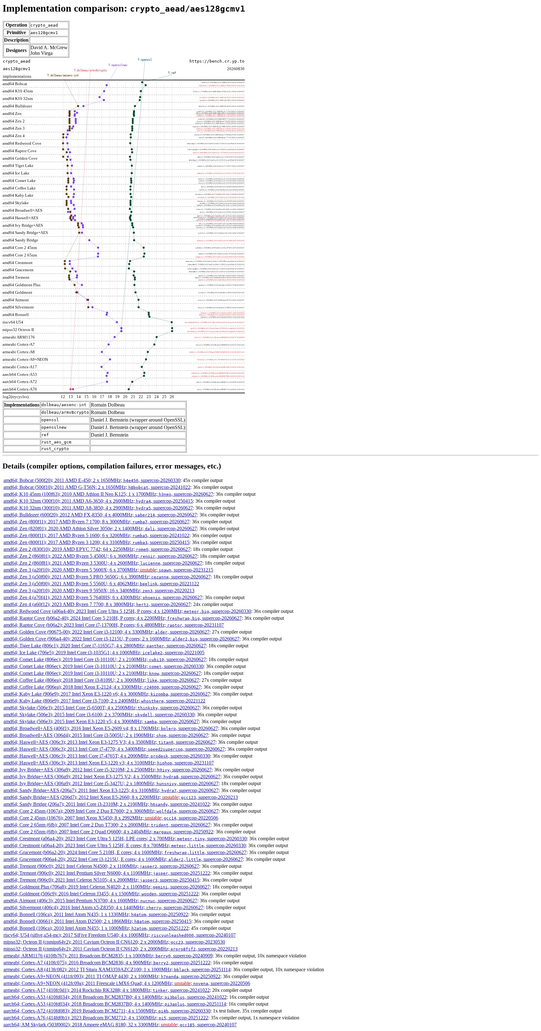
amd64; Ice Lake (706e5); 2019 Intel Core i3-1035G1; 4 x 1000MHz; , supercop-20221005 (103, 652)
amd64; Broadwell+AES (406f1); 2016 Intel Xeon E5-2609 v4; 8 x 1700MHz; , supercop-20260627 (110, 728)
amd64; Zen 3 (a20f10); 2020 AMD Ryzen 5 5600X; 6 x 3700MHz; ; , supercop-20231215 (108, 569)
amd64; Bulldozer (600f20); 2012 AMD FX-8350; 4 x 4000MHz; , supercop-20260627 (100, 514)
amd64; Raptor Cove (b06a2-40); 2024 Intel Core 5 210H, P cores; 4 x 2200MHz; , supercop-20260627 (122, 618)
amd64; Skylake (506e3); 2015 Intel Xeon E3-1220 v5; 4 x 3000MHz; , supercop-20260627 (101, 721)
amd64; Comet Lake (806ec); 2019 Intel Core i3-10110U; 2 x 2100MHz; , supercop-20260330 (103, 666)
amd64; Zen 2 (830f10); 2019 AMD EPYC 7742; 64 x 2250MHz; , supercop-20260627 (96, 549)
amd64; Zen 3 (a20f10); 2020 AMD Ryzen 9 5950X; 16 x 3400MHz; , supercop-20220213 (98, 590)
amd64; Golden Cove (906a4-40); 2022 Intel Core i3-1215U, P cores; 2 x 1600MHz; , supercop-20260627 (121, 638)
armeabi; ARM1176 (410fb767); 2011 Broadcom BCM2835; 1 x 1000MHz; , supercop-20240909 (108, 955)
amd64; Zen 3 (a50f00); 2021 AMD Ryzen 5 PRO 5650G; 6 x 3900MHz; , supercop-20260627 (107, 576)
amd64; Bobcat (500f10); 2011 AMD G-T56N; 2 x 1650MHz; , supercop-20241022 (96, 487)
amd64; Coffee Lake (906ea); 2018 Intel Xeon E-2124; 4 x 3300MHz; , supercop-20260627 (102, 687)
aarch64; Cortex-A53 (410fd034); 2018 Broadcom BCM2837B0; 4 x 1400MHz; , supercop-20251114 (114, 1004)
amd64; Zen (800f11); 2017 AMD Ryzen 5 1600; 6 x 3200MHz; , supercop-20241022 (96, 535)
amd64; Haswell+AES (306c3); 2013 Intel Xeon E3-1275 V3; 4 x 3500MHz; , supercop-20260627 (109, 742)
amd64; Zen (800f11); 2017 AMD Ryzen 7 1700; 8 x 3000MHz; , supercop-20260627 (96, 521)
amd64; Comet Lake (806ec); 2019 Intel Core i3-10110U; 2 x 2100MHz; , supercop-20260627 (104, 659)
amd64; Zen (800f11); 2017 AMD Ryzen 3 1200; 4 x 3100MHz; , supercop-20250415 (96, 542)
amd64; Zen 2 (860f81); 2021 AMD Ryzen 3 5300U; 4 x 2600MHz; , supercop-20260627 (102, 563)
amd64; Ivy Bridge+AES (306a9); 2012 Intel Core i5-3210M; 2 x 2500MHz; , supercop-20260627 (107, 769)
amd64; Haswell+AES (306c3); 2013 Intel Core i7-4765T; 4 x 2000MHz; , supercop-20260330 (106, 756)
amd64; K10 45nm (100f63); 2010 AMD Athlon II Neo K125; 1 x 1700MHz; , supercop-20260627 (108, 494)
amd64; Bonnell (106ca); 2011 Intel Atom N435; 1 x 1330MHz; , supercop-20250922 (95, 914)
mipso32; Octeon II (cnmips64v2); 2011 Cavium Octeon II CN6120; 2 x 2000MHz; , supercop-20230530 (114, 942)
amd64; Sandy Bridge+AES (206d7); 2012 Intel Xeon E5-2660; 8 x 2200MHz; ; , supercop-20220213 (120, 797)
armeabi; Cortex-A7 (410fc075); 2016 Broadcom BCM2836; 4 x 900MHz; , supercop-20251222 (106, 962)
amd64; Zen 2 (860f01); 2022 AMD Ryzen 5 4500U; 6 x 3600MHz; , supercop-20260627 (100, 556)
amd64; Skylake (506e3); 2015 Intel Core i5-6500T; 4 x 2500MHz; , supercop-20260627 (101, 707)
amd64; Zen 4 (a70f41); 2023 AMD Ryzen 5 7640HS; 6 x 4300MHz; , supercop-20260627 (102, 597)
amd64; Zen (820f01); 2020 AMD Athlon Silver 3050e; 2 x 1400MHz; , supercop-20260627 (100, 528)
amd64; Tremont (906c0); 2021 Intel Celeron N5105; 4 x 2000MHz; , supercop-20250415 (101, 880)
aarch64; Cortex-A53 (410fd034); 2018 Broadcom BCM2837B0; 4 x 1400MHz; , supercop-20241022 (115, 997)
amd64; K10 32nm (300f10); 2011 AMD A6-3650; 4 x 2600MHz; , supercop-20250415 (98, 501)
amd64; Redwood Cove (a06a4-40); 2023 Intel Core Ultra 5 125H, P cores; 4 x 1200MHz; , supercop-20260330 (127, 611)
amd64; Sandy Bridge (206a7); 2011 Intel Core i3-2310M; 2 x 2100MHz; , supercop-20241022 (106, 804)
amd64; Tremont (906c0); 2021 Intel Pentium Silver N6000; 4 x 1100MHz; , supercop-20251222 (106, 873)
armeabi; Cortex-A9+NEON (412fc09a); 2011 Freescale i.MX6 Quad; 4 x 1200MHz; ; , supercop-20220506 (126, 983)
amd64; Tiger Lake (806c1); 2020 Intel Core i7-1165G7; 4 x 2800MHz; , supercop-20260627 (104, 645)
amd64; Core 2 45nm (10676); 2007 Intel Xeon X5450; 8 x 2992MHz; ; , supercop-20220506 (110, 818)
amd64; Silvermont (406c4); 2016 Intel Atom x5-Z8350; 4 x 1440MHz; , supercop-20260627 (103, 907)
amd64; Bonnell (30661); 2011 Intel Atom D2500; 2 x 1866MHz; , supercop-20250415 (97, 921)
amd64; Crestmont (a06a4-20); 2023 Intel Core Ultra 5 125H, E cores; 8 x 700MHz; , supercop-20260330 (124, 845)
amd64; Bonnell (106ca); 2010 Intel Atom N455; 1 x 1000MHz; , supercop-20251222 (95, 928)
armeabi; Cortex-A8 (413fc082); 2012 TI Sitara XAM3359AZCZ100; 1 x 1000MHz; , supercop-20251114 (116, 969)
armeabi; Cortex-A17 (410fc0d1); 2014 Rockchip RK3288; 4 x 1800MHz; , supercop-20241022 (106, 990)
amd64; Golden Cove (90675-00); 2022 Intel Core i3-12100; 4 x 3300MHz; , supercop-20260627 (106, 632)
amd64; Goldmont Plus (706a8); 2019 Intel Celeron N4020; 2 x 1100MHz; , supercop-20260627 (106, 886)
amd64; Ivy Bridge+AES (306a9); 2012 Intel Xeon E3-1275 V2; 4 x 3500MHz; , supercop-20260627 (111, 776)
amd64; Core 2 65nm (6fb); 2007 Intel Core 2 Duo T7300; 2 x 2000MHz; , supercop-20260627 (106, 824)
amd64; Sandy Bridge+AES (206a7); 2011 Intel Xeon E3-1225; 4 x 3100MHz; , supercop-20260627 (111, 790)
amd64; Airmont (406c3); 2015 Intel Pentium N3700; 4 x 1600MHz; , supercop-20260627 (100, 900)
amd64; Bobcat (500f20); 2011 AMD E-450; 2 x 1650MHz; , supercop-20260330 (91, 480)
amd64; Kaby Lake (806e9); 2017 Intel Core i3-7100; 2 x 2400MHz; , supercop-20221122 (104, 700)
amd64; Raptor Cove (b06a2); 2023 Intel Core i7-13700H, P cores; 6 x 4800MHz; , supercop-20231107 (113, 625)
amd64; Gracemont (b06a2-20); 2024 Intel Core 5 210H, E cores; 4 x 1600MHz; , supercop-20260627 (124, 852)
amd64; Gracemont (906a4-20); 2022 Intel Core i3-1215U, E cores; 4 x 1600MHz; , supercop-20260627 (123, 859)
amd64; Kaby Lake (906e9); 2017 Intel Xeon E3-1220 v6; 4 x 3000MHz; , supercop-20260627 (106, 694)
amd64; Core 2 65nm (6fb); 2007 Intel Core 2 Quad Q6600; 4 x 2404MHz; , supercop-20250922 (108, 831)
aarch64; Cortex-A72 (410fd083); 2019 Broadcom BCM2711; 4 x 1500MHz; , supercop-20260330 (106, 1010)
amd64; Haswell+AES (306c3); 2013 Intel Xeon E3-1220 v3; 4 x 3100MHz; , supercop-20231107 (108, 762)
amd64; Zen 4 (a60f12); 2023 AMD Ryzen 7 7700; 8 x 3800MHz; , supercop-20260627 (97, 604)
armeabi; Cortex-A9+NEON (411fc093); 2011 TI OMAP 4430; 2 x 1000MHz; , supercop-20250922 (111, 976)
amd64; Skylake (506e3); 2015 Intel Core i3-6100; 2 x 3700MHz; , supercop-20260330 (98, 714)
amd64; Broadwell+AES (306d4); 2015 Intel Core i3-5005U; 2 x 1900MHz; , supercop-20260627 (105, 735)
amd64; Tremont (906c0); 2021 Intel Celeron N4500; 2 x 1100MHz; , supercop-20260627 (101, 866)
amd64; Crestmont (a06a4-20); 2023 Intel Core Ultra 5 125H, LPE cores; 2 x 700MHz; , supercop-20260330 (125, 838)
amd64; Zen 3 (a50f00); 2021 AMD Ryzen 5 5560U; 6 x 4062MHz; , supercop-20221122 (101, 583)
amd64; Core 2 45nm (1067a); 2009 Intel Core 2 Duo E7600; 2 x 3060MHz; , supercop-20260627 (111, 811)
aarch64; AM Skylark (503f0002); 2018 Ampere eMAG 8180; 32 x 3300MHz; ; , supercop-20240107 (120, 1024)
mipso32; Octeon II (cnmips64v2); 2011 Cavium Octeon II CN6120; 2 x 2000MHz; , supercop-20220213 (120, 948)
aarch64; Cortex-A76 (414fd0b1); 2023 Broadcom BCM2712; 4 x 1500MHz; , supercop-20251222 (105, 1017)
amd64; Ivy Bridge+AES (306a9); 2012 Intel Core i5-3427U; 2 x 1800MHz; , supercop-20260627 (111, 783)
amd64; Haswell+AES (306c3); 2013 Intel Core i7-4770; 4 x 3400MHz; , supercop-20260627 (114, 749)
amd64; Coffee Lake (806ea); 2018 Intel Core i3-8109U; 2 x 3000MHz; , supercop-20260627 (101, 680)
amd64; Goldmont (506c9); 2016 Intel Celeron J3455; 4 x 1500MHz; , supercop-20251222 (100, 893)
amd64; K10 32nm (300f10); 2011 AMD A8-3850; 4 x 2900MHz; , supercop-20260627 (98, 507)
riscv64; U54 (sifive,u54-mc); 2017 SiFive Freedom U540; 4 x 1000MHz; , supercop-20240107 (119, 935)
